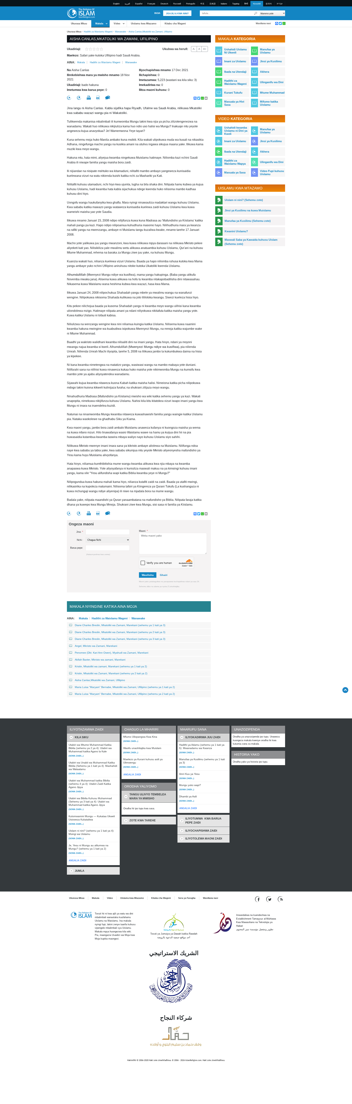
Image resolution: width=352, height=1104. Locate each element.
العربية (127, 4)
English (116, 4)
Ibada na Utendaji (235, 71)
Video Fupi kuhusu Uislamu (272, 172)
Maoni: (143, 531)
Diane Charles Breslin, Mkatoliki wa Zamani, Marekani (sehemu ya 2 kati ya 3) (120, 632)
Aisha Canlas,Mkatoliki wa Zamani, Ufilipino (100, 680)
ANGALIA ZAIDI (77, 860)
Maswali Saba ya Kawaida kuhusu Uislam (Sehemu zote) (251, 241)
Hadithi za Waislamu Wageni (98, 31)
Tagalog (235, 4)
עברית (279, 4)
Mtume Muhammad (272, 92)
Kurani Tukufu (233, 92)
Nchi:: (80, 540)
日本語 (213, 4)
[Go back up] (345, 690)
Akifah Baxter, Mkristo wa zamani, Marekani (100, 659)
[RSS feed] (280, 899)
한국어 (269, 4)
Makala (99, 23)
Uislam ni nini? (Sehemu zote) (244, 199)
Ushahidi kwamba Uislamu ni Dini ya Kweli (235, 130)
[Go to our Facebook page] (258, 899)
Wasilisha (148, 575)
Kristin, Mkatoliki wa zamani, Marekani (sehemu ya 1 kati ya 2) (111, 666)
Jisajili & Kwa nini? (177, 13)
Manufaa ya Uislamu (267, 51)
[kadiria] (69, 98)
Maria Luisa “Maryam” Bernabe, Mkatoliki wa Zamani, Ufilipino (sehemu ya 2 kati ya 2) (125, 693)
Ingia (157, 13)
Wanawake (120, 31)
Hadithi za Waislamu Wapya (235, 162)
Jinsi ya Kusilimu (271, 61)
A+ (204, 48)
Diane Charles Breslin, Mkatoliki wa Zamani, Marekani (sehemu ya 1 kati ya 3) (120, 625)
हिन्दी (246, 4)
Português (190, 4)
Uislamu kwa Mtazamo (143, 23)
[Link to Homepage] (81, 13)
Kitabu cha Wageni (175, 23)
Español (138, 4)
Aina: (71, 62)
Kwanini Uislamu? (236, 231)
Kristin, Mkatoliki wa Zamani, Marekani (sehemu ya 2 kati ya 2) (111, 673)
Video (117, 23)
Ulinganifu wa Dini (271, 82)
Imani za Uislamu (235, 61)
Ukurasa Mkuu (79, 23)
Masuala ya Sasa (234, 172)
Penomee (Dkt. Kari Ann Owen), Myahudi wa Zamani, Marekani (111, 652)
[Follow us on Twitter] (269, 899)
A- (194, 48)
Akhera (264, 71)
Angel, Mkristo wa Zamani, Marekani (96, 645)
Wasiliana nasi (263, 23)
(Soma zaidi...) (76, 756)
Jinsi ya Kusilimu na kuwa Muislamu (248, 210)
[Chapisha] (89, 98)
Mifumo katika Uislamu (269, 103)
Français (151, 4)
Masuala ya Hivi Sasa (234, 103)
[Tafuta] (255, 13)
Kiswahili (257, 4)
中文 (202, 4)
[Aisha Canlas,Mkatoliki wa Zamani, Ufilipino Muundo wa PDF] (98, 98)
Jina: (79, 531)
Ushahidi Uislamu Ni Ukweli (235, 51)
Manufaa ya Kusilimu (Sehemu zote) (248, 220)
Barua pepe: (76, 547)
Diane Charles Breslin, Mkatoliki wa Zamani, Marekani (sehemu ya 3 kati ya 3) (120, 638)
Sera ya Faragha (186, 898)
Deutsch (164, 4)
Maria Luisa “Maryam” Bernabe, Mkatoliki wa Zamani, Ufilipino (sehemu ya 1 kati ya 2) (125, 687)
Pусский (177, 4)
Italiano (224, 4)
